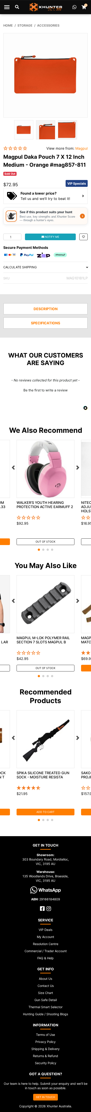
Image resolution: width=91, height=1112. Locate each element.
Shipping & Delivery (45, 1049)
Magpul (81, 148)
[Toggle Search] (17, 7)
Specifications (45, 323)
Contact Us (46, 986)
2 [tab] (43, 550)
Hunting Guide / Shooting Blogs (45, 1014)
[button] (21, 148)
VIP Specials (76, 183)
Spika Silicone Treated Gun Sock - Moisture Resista (43, 775)
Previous (13, 467)
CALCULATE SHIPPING (20, 267)
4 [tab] (52, 550)
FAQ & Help (45, 958)
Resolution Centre (45, 944)
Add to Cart (45, 812)
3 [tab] (48, 550)
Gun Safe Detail (45, 1000)
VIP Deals (45, 930)
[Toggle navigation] (6, 7)
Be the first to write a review (45, 390)
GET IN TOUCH (45, 1097)
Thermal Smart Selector (45, 1007)
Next (77, 467)
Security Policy (45, 1063)
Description (46, 309)
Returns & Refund (45, 1056)
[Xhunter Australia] (45, 7)
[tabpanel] (45, 492)
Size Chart (45, 993)
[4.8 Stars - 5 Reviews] (45, 788)
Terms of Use (45, 1035)
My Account (45, 937)
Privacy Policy (45, 1042)
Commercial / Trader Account (46, 951)
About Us (45, 978)
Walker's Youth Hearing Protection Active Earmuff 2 (45, 504)
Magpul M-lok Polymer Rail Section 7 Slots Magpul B (43, 640)
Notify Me (51, 236)
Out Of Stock (45, 541)
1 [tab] (39, 550)
